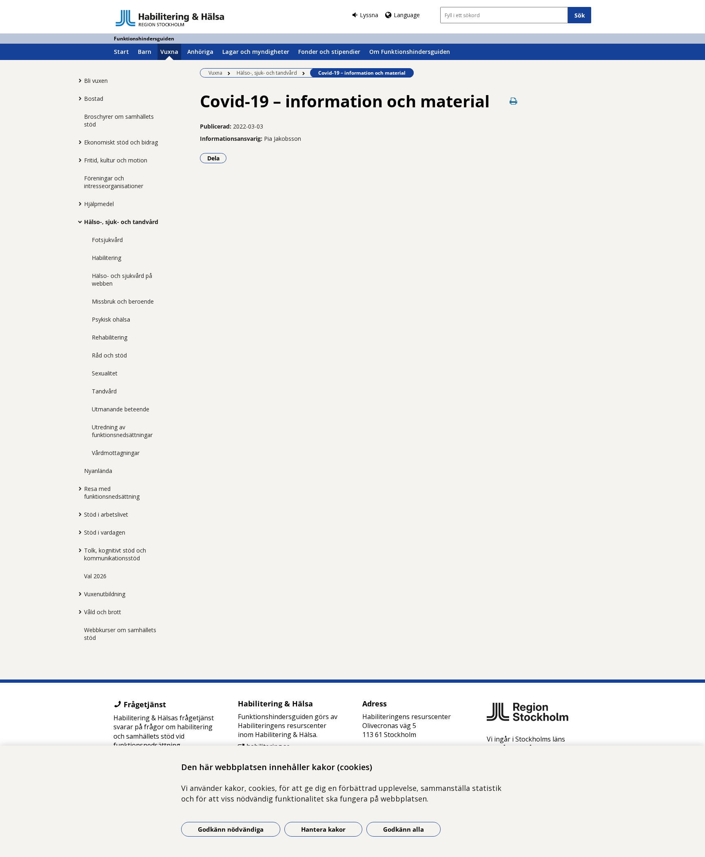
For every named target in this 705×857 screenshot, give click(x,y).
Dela (216, 158)
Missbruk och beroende (123, 301)
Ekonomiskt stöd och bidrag (121, 142)
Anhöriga (200, 52)
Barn (144, 52)
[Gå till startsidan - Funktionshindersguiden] (170, 18)
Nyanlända (98, 471)
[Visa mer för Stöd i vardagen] (78, 532)
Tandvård (104, 391)
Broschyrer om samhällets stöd (119, 120)
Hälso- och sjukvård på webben (122, 279)
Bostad (93, 98)
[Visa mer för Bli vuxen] (78, 80)
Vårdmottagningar (116, 453)
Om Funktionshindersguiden (409, 52)
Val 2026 (95, 576)
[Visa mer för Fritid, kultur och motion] (78, 160)
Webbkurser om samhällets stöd (120, 634)
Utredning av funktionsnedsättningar (122, 431)
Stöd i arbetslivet (106, 514)
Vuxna (169, 52)
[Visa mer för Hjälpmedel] (78, 204)
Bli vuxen (96, 80)
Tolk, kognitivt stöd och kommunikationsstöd (115, 554)
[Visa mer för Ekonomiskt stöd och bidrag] (78, 142)
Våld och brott (102, 612)
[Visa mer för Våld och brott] (78, 612)
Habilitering (106, 258)
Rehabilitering (109, 337)
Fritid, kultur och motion (115, 160)
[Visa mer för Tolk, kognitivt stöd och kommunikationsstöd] (78, 550)
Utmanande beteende (120, 409)
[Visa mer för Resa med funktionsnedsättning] (78, 488)
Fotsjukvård (107, 240)
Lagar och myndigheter (255, 52)
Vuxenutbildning (104, 594)
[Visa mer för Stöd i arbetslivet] (78, 514)
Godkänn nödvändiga (231, 829)
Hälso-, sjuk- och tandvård (121, 222)
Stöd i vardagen (104, 532)
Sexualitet (105, 373)
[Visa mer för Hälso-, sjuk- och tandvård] (78, 222)
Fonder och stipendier (329, 52)
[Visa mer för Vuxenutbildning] (78, 594)
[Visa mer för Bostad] (78, 98)
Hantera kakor (323, 829)
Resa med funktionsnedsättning (112, 492)
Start (121, 52)
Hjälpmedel (99, 204)
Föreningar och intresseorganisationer (113, 182)
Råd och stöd (109, 355)
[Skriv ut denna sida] (513, 101)
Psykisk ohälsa (111, 319)
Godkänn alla (403, 829)
